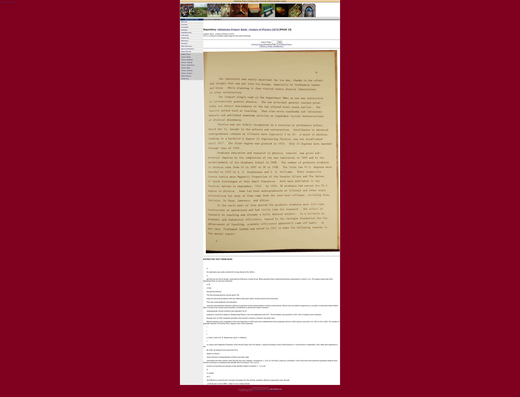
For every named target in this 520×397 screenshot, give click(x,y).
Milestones (184, 40)
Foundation (184, 27)
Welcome (184, 21)
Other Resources (186, 46)
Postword (184, 43)
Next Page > (287, 44)
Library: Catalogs (187, 62)
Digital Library (186, 54)
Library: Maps (185, 68)
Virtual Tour (185, 78)
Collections (185, 35)
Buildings (184, 30)
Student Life (185, 38)
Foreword (184, 24)
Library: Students (187, 70)
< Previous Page (257, 44)
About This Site (186, 51)
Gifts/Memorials (186, 32)
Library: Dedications (188, 65)
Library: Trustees (186, 73)
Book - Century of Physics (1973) (260, 29)
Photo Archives (186, 76)
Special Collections (187, 49)
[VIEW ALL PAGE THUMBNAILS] (271, 46)
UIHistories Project (228, 29)
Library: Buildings (187, 59)
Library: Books (186, 57)
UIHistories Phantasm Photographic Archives (266, 390)
